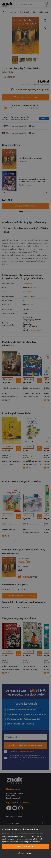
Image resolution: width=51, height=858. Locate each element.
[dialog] (25, 841)
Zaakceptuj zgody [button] (25, 846)
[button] (25, 853)
